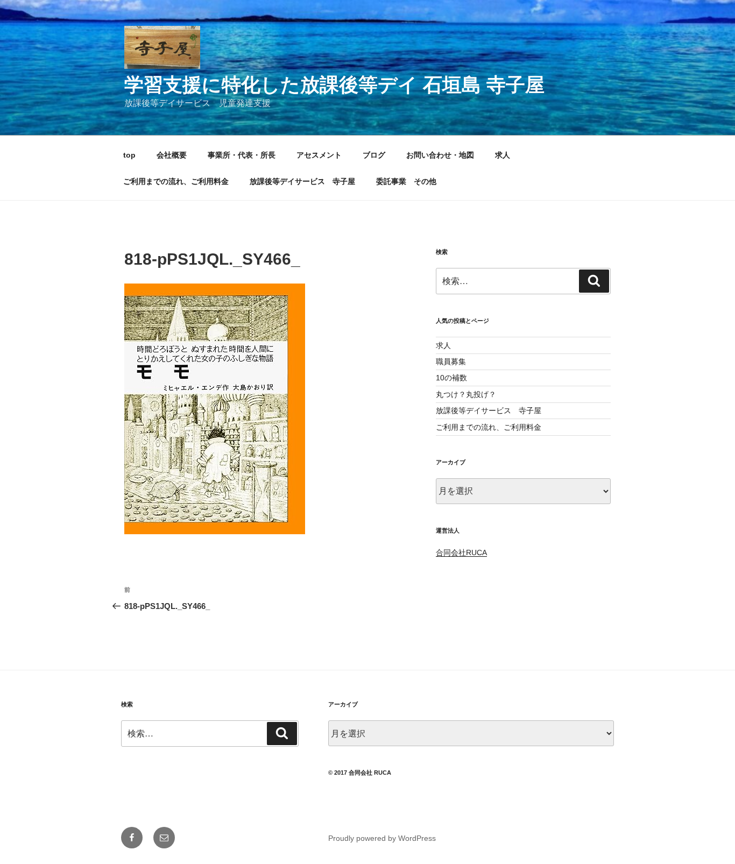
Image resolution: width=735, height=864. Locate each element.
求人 (502, 155)
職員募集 (451, 361)
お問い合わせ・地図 (440, 155)
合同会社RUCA (461, 552)
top (129, 155)
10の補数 (451, 377)
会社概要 (172, 155)
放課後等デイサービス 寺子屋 (302, 181)
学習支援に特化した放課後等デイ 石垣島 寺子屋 (334, 85)
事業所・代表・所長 (241, 155)
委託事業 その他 (406, 181)
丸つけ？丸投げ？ (466, 394)
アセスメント (319, 155)
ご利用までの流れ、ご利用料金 (176, 181)
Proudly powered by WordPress (382, 838)
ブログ (374, 155)
